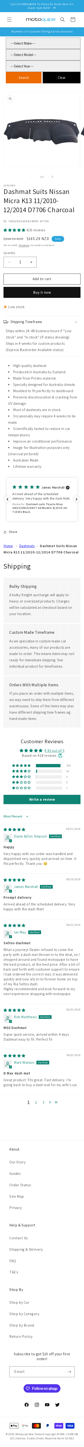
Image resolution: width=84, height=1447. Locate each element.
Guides (15, 1173)
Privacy (15, 1207)
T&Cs (13, 1272)
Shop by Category (24, 1313)
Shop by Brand (21, 1325)
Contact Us (18, 1238)
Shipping (24, 245)
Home (8, 546)
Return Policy (21, 1336)
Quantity (9, 253)
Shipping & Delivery (26, 1249)
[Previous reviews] (7, 499)
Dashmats (27, 546)
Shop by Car (19, 1302)
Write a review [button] (42, 799)
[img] (14, 829)
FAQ (12, 1260)
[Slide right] (52, 177)
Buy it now (42, 292)
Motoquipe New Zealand (29, 1434)
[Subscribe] (69, 1371)
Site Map (16, 1196)
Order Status (20, 1185)
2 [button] (36, 1102)
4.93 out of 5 (54, 750)
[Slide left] (32, 177)
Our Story (17, 1162)
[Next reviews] (77, 499)
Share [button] (13, 532)
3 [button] (44, 1102)
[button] (9, 19)
